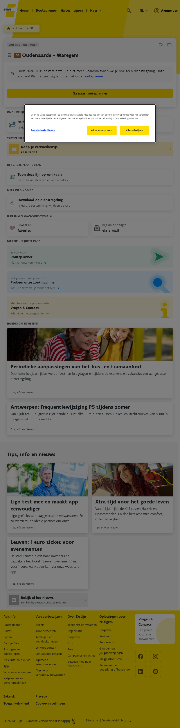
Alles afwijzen (134, 130)
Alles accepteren (101, 130)
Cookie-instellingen (43, 130)
